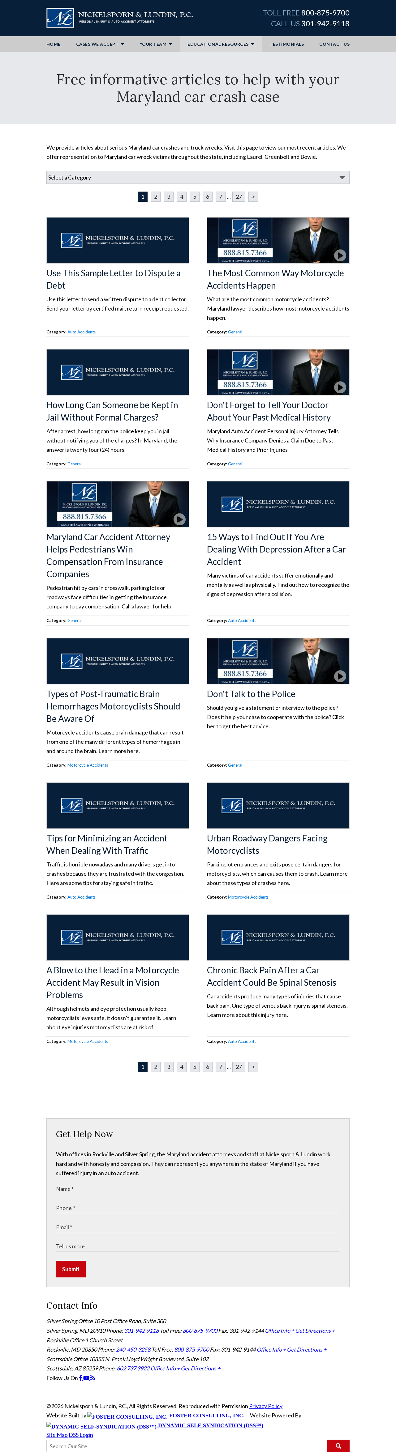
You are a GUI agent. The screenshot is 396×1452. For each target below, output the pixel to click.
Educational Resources (218, 44)
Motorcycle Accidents (87, 765)
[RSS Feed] (92, 1377)
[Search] (338, 1446)
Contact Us (334, 44)
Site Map (57, 1434)
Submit (71, 1269)
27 (239, 196)
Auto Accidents (81, 331)
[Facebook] (81, 1377)
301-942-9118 (325, 23)
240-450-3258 (133, 1349)
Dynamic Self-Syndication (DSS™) (210, 1425)
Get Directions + (315, 1330)
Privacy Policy (265, 1406)
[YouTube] (86, 1377)
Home (53, 44)
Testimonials (286, 44)
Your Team (154, 44)
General (235, 331)
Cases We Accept (98, 44)
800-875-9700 (325, 12)
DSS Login (81, 1434)
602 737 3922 (133, 1368)
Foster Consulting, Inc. (206, 1415)
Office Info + (279, 1330)
